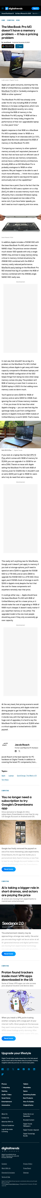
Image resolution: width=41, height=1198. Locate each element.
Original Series (28, 1105)
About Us (4, 1114)
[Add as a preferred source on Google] (8, 46)
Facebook (3, 1069)
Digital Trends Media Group (12, 1184)
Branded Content (28, 1120)
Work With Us (6, 1168)
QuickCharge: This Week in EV (27, 776)
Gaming (4, 1091)
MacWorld (12, 109)
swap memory (26, 255)
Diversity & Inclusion (8, 1172)
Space (25, 1091)
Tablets (25, 1084)
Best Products (28, 1098)
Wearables (27, 1087)
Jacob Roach (7, 42)
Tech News (5, 780)
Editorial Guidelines (8, 1125)
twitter (19, 751)
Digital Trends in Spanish (31, 1130)
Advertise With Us (7, 1122)
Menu (3, 8)
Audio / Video (7, 1095)
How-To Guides (28, 1102)
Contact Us (5, 1118)
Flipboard (3, 1074)
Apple (3, 776)
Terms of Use (6, 1177)
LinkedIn (34, 1069)
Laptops (11, 776)
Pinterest (29, 1069)
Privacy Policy (27, 1164)
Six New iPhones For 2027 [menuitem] (23, 14)
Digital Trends (11, 11)
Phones (4, 1084)
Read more (8, 869)
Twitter (13, 1069)
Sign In (35, 8)
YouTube (18, 1069)
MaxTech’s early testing (11, 267)
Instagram (8, 1069)
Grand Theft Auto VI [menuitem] (8, 14)
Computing (6, 1087)
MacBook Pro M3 (9, 91)
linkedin (16, 751)
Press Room (27, 1168)
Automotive (6, 1105)
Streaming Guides (29, 1095)
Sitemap (26, 1172)
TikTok (24, 1069)
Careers (4, 1164)
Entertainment (7, 1102)
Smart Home (6, 1098)
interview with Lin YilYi (29, 136)
